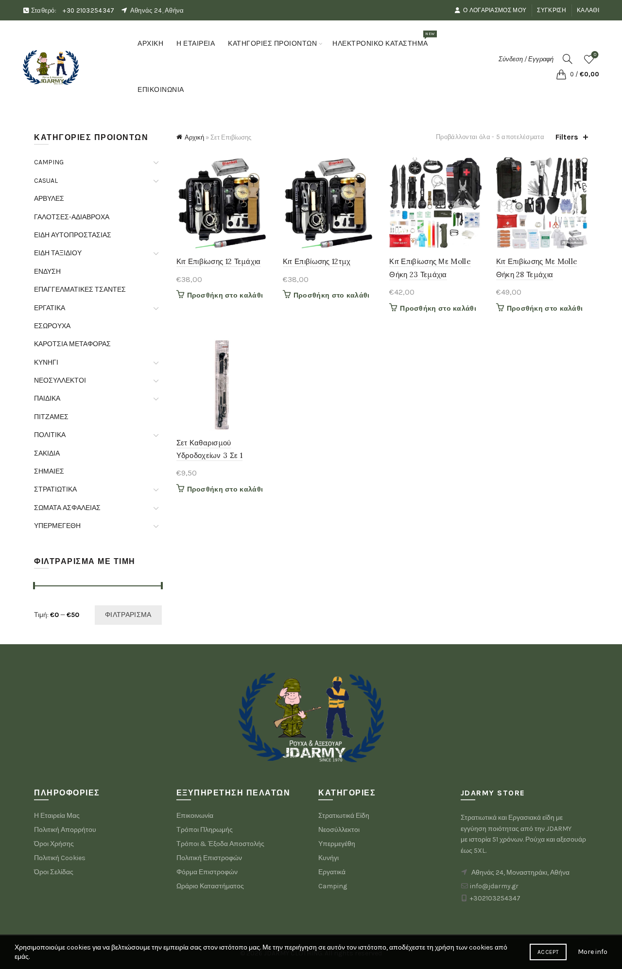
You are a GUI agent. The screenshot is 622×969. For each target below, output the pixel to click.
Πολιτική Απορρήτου (65, 830)
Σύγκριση (551, 10)
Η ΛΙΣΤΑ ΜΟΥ (595, 54)
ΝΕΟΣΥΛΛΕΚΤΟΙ (60, 380)
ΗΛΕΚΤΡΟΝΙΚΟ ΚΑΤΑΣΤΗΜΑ (383, 39)
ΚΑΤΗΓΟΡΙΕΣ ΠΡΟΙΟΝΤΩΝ (272, 43)
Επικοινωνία (194, 815)
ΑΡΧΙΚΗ (150, 43)
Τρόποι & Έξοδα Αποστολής (220, 844)
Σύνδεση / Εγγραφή (526, 59)
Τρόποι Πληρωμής (204, 830)
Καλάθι (588, 10)
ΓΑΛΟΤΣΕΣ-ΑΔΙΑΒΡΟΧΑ (71, 217)
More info (592, 952)
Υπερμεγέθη (336, 844)
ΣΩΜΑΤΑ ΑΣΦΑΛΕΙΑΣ (67, 508)
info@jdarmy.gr (494, 886)
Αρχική (194, 137)
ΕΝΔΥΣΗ (47, 271)
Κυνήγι (328, 858)
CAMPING (49, 162)
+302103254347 (495, 898)
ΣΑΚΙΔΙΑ (47, 453)
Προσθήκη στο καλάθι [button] (225, 295)
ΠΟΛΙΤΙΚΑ (50, 435)
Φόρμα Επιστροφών (207, 872)
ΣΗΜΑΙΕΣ (49, 471)
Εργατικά (332, 872)
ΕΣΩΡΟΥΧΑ (52, 326)
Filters (566, 136)
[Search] (567, 59)
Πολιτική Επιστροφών (209, 858)
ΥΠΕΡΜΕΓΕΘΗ (57, 526)
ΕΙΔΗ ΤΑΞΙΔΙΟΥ (58, 253)
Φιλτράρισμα (128, 615)
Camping (332, 886)
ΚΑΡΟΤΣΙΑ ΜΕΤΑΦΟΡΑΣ (72, 344)
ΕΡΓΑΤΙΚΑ (49, 308)
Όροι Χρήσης (54, 844)
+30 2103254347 (88, 10)
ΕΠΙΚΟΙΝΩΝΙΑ (161, 90)
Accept (548, 952)
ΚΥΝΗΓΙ (46, 362)
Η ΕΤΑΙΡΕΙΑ (195, 43)
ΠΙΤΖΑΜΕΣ (51, 417)
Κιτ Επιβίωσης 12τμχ (317, 261)
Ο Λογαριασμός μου (494, 10)
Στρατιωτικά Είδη (343, 815)
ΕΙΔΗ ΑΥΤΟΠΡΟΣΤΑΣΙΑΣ (72, 235)
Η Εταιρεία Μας (57, 815)
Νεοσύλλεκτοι (339, 830)
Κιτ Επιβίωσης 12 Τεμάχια (218, 261)
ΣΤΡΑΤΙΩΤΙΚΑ (55, 489)
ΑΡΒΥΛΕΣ (49, 198)
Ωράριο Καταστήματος (210, 886)
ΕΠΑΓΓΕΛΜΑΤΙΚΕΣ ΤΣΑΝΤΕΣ (80, 289)
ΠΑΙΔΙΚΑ (47, 398)
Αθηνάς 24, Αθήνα (157, 10)
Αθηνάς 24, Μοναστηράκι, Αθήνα (520, 872)
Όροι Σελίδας (53, 872)
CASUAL (46, 180)
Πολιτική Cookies (60, 858)
